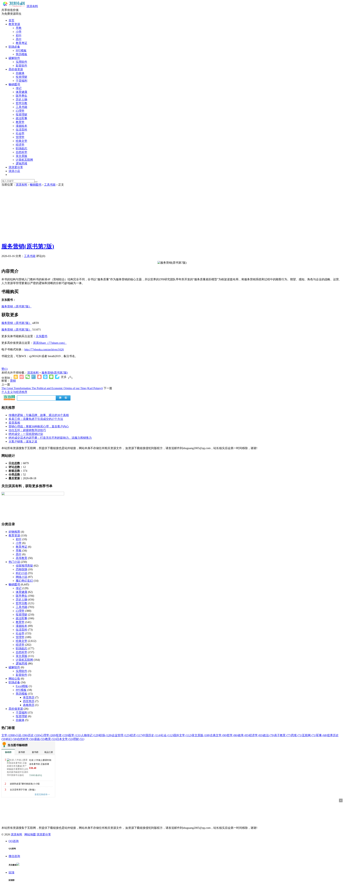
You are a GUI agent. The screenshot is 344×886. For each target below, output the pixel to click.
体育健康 (21, 91)
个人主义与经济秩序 (14, 391)
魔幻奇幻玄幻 (24, 580)
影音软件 (21, 65)
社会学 (20, 133)
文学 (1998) (8, 735)
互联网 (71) (309, 735)
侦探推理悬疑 (24, 565)
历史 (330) (34, 735)
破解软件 (14, 58)
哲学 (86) (232, 735)
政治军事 (21, 118)
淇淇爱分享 (16, 167)
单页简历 (28, 697)
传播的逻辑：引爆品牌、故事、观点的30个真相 (39, 415)
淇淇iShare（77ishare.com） (50, 342)
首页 (11, 20)
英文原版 (21, 155)
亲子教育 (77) (282, 735)
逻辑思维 (21, 163)
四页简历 (28, 701)
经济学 (20, 144)
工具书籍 (21, 107)
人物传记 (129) (90, 735)
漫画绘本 (21, 125)
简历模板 (21, 54)
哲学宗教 (21, 103)
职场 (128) (105, 735)
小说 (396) (21, 735)
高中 (19, 39)
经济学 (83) (256, 735)
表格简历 (28, 704)
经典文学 (21, 140)
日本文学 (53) (64, 739)
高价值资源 (16, 69)
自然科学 (21, 152)
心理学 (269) (48, 735)
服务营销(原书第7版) (27, 246)
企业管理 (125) (121, 735)
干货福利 (21, 80)
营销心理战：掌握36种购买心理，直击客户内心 (39, 426)
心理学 (20, 110)
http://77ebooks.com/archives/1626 (44, 349)
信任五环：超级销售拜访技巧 (27, 430)
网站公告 (14, 678)
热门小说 (14, 561)
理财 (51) (78, 739)
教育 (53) (50, 739)
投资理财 (21, 76)
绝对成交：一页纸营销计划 (26, 433)
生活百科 (21, 129)
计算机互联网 (24, 159)
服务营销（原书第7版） (16, 306)
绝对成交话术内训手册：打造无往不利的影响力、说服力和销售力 (50, 437)
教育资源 (14, 24)
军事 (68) (321, 735)
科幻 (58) (11, 739)
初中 (19, 35)
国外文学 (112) (182, 735)
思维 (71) (296, 735)
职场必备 (14, 46)
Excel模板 (22, 686)
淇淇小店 (14, 171)
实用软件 (21, 61)
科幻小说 (21, 573)
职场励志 (21, 148)
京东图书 (41, 336)
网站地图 (30, 834)
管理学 (20, 137)
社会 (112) (167, 735)
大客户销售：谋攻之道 (23, 441)
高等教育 (21, 558)
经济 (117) (136, 735)
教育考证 (21, 42)
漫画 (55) (39, 739)
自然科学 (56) (25, 739)
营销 (13, 380)
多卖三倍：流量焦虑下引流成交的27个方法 (36, 418)
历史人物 (21, 99)
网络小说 (21, 576)
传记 (19, 88)
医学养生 (21, 95)
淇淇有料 (32, 6)
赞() (4, 368)
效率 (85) (243, 735)
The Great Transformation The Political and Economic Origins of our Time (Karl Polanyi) (52, 388)
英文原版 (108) (201, 735)
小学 (19, 31)
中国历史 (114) (152, 735)
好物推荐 (14, 531)
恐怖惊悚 (21, 569)
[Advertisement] (172, 213)
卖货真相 (14, 422)
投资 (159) (62, 735)
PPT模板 (21, 50)
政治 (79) (268, 735)
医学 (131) (74, 735)
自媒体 (20, 73)
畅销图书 (14, 84)
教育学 (20, 122)
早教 (19, 27)
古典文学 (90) (218, 735)
